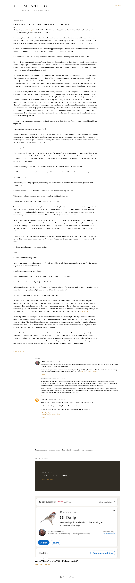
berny (43, 361)
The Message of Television (51, 415)
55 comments (50, 479)
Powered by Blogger (69, 577)
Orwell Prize (85, 311)
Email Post (21, 351)
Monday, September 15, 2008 (57, 399)
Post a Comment (45, 564)
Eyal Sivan (44, 399)
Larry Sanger (29, 30)
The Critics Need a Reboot (89, 371)
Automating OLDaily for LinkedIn (57, 560)
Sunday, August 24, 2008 (57, 378)
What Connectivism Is (56, 475)
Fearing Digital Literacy (50, 413)
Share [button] (15, 351)
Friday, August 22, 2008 (53, 361)
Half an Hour (34, 6)
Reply (43, 374)
